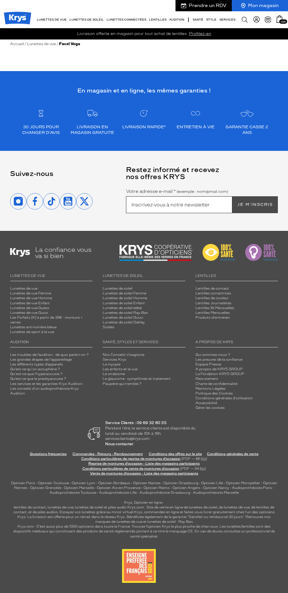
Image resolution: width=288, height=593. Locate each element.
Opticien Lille (212, 483)
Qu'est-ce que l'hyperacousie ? (36, 374)
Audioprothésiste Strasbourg (165, 493)
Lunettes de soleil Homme (125, 298)
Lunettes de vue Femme (30, 293)
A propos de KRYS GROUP (219, 369)
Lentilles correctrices (213, 293)
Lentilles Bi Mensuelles (214, 308)
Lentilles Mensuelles (212, 313)
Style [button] (211, 19)
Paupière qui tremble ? (122, 384)
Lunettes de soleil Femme (124, 293)
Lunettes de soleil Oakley (124, 322)
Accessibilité (206, 403)
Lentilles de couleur (212, 298)
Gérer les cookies (210, 408)
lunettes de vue (60, 507)
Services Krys (114, 359)
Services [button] (227, 19)
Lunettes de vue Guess (29, 308)
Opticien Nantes (147, 483)
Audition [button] (176, 19)
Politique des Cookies (214, 393)
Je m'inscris (255, 204)
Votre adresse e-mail (177, 191)
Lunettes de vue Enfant (30, 303)
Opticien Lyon (83, 483)
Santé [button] (198, 19)
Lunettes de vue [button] (52, 19)
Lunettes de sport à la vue (32, 332)
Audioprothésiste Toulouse (73, 493)
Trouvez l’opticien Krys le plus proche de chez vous (175, 526)
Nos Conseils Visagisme (123, 355)
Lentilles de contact (212, 288)
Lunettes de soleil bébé (122, 308)
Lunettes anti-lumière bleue (33, 327)
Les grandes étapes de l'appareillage (41, 359)
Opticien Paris (23, 483)
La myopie (111, 364)
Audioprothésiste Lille (118, 493)
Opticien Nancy (216, 488)
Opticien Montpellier (243, 483)
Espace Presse (208, 364)
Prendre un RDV (207, 5)
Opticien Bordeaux (114, 483)
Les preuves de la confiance (218, 359)
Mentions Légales (210, 389)
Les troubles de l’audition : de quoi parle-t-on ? (49, 355)
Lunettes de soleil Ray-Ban (125, 313)
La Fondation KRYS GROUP (219, 374)
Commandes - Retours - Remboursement (108, 454)
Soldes (108, 327)
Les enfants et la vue (120, 369)
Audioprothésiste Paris (252, 488)
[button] (279, 19)
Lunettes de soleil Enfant (124, 303)
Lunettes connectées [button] (126, 19)
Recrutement (206, 379)
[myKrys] (256, 19)
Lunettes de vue (41, 44)
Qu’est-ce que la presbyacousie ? (38, 379)
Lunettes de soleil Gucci (123, 317)
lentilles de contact (30, 507)
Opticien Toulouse (53, 483)
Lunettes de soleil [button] (86, 19)
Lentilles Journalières (213, 303)
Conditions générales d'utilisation (224, 398)
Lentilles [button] (157, 19)
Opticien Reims (156, 488)
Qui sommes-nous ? (212, 355)
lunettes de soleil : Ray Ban (170, 522)
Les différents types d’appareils (36, 364)
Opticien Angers (186, 488)
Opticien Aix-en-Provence (119, 488)
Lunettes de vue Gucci (29, 313)
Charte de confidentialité (216, 384)
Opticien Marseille (79, 488)
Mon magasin (263, 5)
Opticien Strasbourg (180, 483)
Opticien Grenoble (45, 488)
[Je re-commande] (268, 19)
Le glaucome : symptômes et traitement (137, 379)
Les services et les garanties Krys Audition (46, 384)
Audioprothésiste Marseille (216, 493)
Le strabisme (114, 374)
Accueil (17, 44)
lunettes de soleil (89, 507)
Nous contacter (119, 444)
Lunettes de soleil (117, 288)
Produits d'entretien (212, 317)
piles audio (117, 507)
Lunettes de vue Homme (31, 298)
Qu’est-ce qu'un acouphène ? (35, 369)
